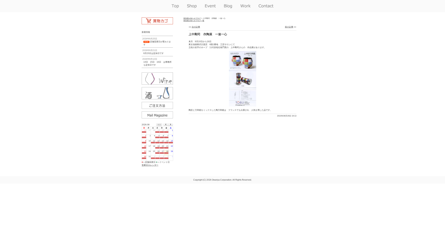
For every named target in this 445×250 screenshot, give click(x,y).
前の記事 (289, 27)
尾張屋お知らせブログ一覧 (193, 21)
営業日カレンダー (150, 165)
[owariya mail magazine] (157, 117)
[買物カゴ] (157, 23)
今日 (159, 125)
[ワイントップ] (157, 83)
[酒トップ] (157, 98)
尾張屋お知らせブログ (192, 18)
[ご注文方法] (157, 107)
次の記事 (196, 27)
